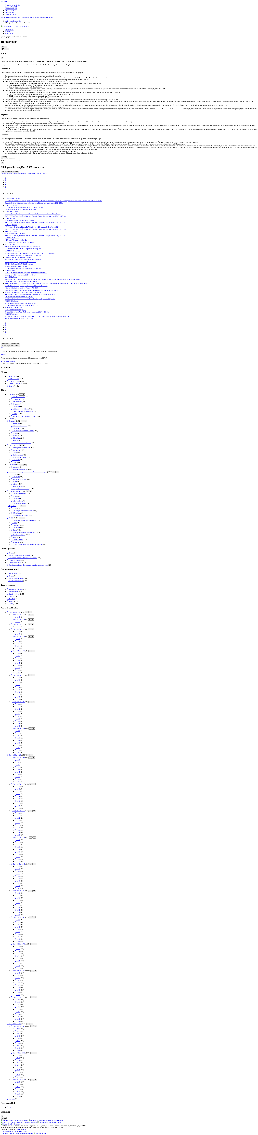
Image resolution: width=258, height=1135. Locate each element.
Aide (4, 47)
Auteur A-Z (25, 173)
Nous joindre (9, 33)
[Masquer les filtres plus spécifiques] (23, 394)
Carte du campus (10, 10)
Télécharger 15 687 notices (11, 346)
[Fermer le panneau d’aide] (2, 58)
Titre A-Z (39, 173)
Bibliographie (9, 30)
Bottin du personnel (11, 9)
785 (6, 188)
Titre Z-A (45, 173)
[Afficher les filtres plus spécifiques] (20, 394)
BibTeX (3, 354)
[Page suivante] (5, 190)
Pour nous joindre (10, 14)
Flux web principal (8, 361)
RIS (2, 348)
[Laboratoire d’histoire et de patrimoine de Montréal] (46, 1120)
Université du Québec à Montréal (14, 1131)
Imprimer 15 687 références (11, 343)
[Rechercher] (2, 163)
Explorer (5, 49)
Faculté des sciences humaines (10, 17)
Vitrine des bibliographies (13, 21)
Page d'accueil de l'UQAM (13, 5)
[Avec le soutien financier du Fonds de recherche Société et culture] (50, 1122)
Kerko (24, 1129)
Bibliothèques (9, 12)
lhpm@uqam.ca (41, 1133)
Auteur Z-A (32, 173)
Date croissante (17, 173)
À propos (8, 31)
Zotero (18, 1129)
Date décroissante (6, 173)
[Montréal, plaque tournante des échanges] (15, 1120)
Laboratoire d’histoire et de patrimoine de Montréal (36, 17)
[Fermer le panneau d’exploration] (2, 1116)
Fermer (4, 156)
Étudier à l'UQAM (11, 7)
